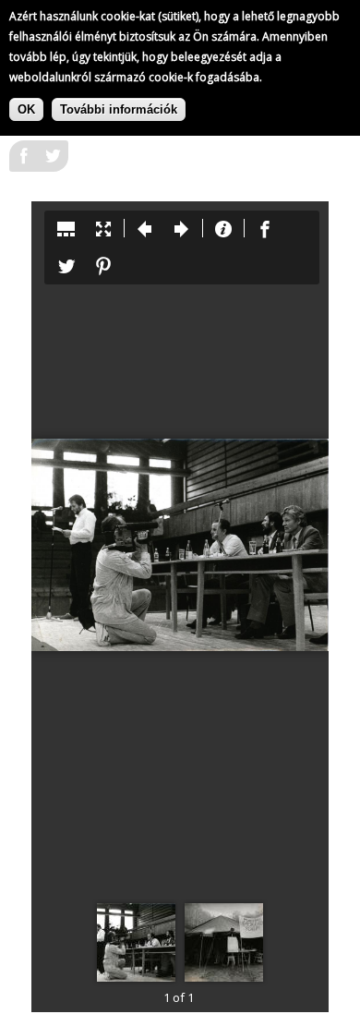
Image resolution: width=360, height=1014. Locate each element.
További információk (118, 109)
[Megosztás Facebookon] (24, 161)
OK (26, 109)
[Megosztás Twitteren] (53, 161)
